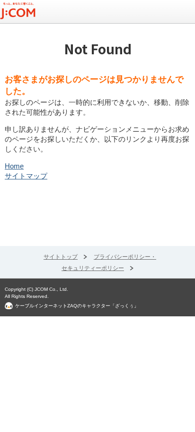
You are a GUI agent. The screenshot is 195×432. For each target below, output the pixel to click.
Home (14, 166)
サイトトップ (61, 257)
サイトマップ (26, 176)
